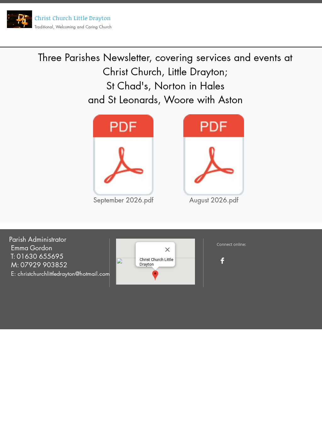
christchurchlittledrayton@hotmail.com (64, 273)
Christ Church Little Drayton (73, 18)
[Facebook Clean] (222, 260)
